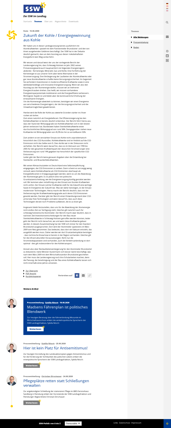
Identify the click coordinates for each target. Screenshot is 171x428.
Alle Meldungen (140, 37)
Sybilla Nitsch (51, 302)
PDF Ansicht (31, 273)
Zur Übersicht (32, 271)
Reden (136, 47)
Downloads (74, 21)
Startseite (27, 21)
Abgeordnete (60, 21)
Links (116, 423)
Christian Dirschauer (52, 376)
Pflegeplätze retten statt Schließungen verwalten (56, 383)
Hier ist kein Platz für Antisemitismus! (55, 348)
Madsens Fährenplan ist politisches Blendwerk (57, 309)
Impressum (136, 423)
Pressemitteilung (140, 42)
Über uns (48, 21)
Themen (38, 21)
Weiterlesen (35, 329)
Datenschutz (124, 423)
